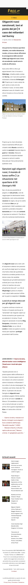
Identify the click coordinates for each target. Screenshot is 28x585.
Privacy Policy (7, 582)
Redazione (21, 582)
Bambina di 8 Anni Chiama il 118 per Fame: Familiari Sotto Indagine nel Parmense (17, 499)
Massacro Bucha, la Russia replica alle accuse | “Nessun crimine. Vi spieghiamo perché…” (13, 430)
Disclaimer (15, 582)
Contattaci (14, 571)
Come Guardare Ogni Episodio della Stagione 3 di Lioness (17, 526)
